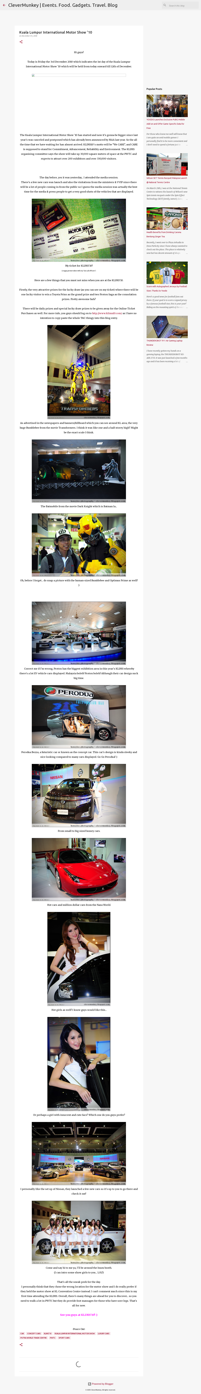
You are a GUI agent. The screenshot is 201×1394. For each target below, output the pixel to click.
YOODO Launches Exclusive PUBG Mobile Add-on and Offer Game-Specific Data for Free (166, 123)
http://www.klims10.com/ (107, 313)
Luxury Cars (103, 1333)
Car (22, 1333)
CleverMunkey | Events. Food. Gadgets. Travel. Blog (63, 5)
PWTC (52, 1338)
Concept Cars (34, 1333)
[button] (21, 42)
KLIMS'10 (47, 1333)
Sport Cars (64, 1338)
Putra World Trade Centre (33, 1338)
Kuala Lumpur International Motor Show (75, 1333)
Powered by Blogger (102, 1384)
